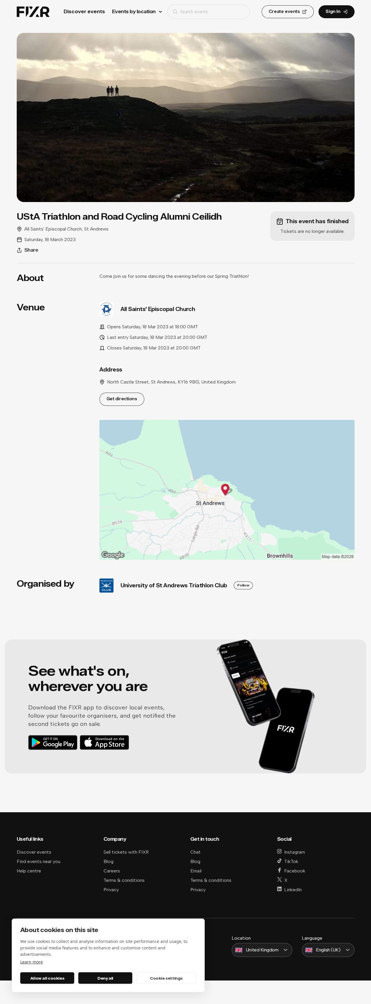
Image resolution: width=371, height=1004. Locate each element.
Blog (108, 861)
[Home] (33, 12)
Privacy (111, 889)
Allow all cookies (47, 978)
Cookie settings (166, 978)
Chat (195, 852)
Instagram (294, 852)
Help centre (29, 871)
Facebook (294, 871)
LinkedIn (293, 889)
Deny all (105, 978)
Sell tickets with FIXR (126, 852)
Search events (194, 11)
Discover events (84, 11)
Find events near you (38, 861)
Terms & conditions (124, 880)
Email (195, 871)
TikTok (291, 861)
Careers (112, 871)
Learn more (31, 962)
